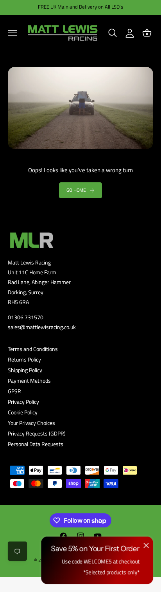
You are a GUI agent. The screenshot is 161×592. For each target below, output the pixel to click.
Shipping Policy (25, 370)
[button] (12, 32)
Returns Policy (24, 359)
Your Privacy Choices (31, 423)
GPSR (14, 391)
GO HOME (76, 190)
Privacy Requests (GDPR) (37, 433)
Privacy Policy (23, 402)
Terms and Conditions (33, 349)
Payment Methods (29, 380)
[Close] (146, 545)
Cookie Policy (23, 412)
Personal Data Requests (35, 444)
